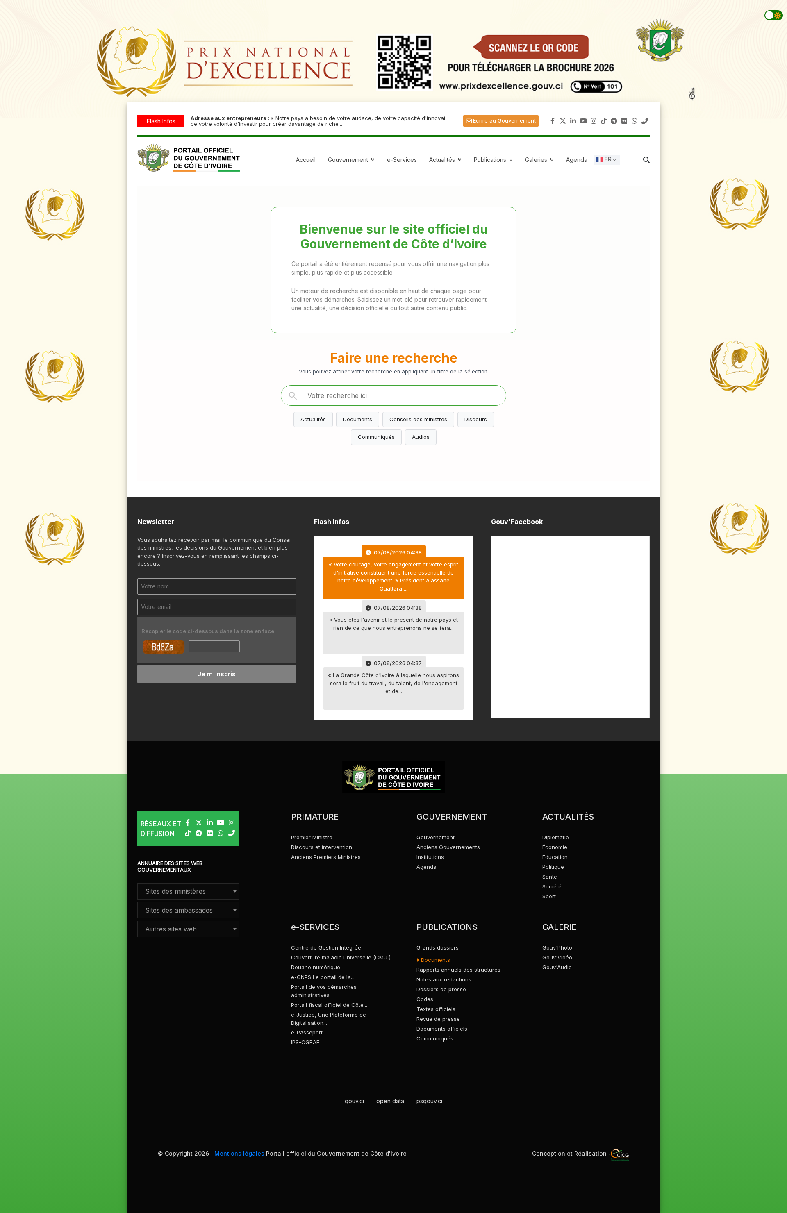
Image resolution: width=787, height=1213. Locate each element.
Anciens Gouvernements (448, 847)
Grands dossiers (437, 947)
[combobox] (188, 891)
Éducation (555, 857)
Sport (549, 896)
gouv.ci (354, 1100)
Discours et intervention (321, 847)
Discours (475, 419)
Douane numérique (315, 967)
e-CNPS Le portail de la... (323, 977)
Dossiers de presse (441, 989)
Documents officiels (441, 1028)
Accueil (306, 159)
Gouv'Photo (557, 947)
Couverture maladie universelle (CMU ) (341, 957)
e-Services (402, 159)
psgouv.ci (429, 1100)
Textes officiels (435, 1009)
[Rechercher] (292, 395)
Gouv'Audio (557, 967)
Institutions (430, 857)
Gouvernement (435, 837)
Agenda (576, 159)
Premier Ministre (311, 837)
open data (390, 1100)
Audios (421, 437)
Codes (424, 999)
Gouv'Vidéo (557, 957)
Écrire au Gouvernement (504, 120)
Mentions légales (239, 1153)
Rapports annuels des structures (458, 969)
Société (552, 886)
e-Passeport (307, 1032)
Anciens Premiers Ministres (326, 857)
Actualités (446, 159)
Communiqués (376, 437)
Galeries (540, 159)
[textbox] (188, 891)
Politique (553, 866)
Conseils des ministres (418, 419)
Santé (549, 876)
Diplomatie (555, 837)
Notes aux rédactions (443, 979)
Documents (357, 419)
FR (607, 159)
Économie (554, 847)
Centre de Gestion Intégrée (326, 947)
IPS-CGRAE (305, 1042)
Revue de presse (438, 1018)
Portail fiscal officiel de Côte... (329, 1005)
